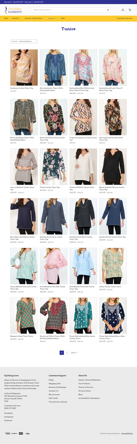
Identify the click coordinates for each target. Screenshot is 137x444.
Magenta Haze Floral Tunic (21, 336)
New (6, 18)
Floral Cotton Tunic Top (50, 187)
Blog (80, 394)
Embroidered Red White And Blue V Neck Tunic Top (82, 89)
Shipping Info (55, 384)
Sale (63, 18)
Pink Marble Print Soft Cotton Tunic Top (52, 288)
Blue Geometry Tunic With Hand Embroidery (51, 89)
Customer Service (125, 18)
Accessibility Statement (89, 398)
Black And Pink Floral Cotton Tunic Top (52, 139)
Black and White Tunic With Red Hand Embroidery (52, 337)
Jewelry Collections (33, 18)
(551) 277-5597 (10, 408)
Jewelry (15, 18)
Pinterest (8, 420)
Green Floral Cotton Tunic (110, 287)
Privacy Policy (84, 391)
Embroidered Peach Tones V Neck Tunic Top (111, 89)
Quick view (24, 67)
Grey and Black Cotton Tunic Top (22, 188)
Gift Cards (53, 398)
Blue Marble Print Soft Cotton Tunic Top (82, 288)
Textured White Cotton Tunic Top (82, 188)
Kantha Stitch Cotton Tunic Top (112, 237)
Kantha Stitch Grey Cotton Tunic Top (51, 238)
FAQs (51, 380)
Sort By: (15, 41)
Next (73, 353)
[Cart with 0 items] (130, 10)
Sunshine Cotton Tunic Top (21, 88)
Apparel (51, 18)
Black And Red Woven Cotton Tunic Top (111, 188)
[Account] (123, 10)
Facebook (8, 413)
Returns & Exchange (57, 387)
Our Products (84, 384)
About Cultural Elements (89, 380)
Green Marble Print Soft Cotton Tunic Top (23, 288)
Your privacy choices (58, 402)
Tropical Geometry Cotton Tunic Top (83, 139)
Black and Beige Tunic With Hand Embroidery (22, 139)
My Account (54, 394)
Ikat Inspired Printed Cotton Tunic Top (111, 139)
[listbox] (28, 41)
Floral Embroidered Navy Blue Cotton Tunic (112, 337)
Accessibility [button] (127, 433)
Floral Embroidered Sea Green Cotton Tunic (82, 337)
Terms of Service (85, 387)
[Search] (108, 10)
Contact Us (53, 391)
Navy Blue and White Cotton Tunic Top (22, 238)
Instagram (8, 417)
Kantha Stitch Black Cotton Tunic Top (81, 238)
